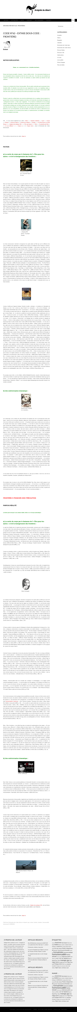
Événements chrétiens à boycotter (35, 947)
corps (28, 922)
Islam (71, 956)
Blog (22, 20)
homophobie (58, 952)
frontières (40, 922)
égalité (67, 967)
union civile (67, 965)
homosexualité (46, 922)
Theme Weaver (48, 1009)
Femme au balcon (14, 122)
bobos (56, 944)
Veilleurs (53, 967)
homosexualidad (67, 952)
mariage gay (64, 960)
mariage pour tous (63, 962)
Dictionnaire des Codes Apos (63, 45)
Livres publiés (60, 60)
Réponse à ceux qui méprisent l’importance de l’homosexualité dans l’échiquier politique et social (38, 960)
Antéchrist (58, 942)
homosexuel (5, 924)
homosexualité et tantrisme (12, 701)
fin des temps (58, 948)
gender (55, 950)
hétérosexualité (66, 956)
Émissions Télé (60, 52)
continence (59, 946)
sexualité (54, 966)
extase (31, 922)
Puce (65, 964)
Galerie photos (60, 55)
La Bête (56, 958)
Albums (59, 37)
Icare (43, 120)
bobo (53, 944)
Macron (69, 958)
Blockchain (70, 942)
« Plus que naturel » (28, 124)
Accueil (6, 20)
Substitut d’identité (35, 120)
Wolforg (64, 1009)
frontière (35, 922)
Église (56, 967)
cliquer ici (24, 136)
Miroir (26, 120)
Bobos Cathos (62, 944)
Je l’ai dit (59, 57)
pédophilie (69, 964)
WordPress (28, 1009)
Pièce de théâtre (60, 64)
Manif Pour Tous (56, 960)
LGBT (60, 958)
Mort (36, 124)
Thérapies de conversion (60, 999)
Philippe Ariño (58, 964)
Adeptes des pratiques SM (16, 124)
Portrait (29, 20)
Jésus (53, 958)
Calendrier (59, 42)
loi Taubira (65, 958)
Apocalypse (64, 942)
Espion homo (30, 125)
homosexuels (59, 956)
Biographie (59, 40)
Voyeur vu (20, 125)
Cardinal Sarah (68, 944)
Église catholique (62, 967)
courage (64, 946)
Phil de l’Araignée (61, 62)
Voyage (33, 122)
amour (53, 942)
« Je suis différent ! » (9, 125)
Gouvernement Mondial (63, 950)
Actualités (14, 20)
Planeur (6, 122)
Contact (48, 20)
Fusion (48, 120)
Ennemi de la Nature (25, 122)
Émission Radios (61, 50)
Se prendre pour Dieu (44, 124)
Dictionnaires (39, 20)
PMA (63, 964)
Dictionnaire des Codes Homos (15, 922)
